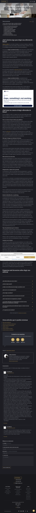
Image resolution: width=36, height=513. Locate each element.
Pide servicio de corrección (9, 28)
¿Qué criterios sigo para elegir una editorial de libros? (12, 23)
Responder (5, 436)
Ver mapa (18, 507)
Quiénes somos (7, 488)
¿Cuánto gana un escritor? (8, 329)
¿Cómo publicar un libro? (8, 328)
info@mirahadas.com (18, 483)
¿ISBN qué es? (5, 326)
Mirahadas (4, 2)
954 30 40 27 (18, 479)
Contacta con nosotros (22, 312)
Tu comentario (5, 455)
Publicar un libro (6, 44)
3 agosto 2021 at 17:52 (10, 372)
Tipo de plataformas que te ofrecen (10, 31)
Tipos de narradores (7, 322)
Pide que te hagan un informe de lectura (11, 27)
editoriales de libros (18, 69)
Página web (10, 451)
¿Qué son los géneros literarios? (9, 323)
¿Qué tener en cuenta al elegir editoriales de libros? (12, 24)
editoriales (8, 131)
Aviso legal (28, 488)
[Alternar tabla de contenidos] (31, 21)
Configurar (6, 257)
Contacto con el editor (8, 32)
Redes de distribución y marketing (10, 30)
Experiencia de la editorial (8, 33)
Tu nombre (7, 443)
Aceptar (29, 257)
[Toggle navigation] (34, 1)
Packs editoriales (18, 489)
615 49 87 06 (18, 481)
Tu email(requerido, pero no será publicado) (11, 447)
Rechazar (18, 257)
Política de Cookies (14, 259)
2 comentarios (27, 11)
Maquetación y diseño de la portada (10, 29)
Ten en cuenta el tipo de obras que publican (11, 26)
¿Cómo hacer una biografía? (8, 325)
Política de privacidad (21, 259)
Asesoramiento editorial (10, 350)
